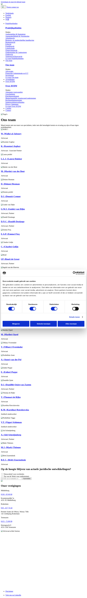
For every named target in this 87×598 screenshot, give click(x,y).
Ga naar (14, 58)
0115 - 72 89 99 (6, 521)
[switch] (33, 308)
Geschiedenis (10, 94)
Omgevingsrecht (11, 50)
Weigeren (16, 324)
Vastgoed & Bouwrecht (13, 56)
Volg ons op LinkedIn (13, 595)
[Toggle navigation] (3, 6)
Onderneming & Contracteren (16, 52)
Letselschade (10, 48)
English (8, 15)
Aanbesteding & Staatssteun (15, 34)
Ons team (8, 60)
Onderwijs (9, 54)
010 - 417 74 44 (6, 508)
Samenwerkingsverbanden (14, 102)
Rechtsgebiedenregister (13, 100)
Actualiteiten (9, 79)
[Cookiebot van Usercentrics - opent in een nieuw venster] (74, 273)
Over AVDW (10, 81)
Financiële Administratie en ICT (16, 73)
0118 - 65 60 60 (6, 494)
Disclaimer (9, 591)
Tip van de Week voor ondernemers (16, 476)
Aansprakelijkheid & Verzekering (17, 36)
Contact (8, 110)
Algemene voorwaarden (14, 92)
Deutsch (8, 17)
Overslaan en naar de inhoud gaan (13, 2)
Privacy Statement (11, 104)
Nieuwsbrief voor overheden (14, 474)
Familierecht (9, 46)
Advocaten (9, 71)
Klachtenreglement (12, 96)
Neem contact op (13, 7)
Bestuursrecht (10, 42)
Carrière (8, 108)
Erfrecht (8, 44)
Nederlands (9, 13)
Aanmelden (27, 478)
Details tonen (74, 317)
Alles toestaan (71, 324)
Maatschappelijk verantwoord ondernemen (20, 98)
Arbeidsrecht (10, 38)
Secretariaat (9, 75)
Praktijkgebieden (11, 23)
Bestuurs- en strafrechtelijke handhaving (19, 40)
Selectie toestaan (43, 324)
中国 (7, 19)
